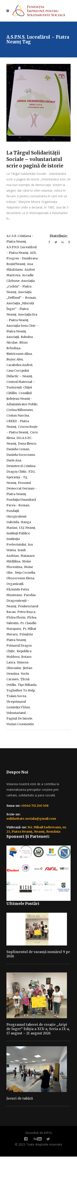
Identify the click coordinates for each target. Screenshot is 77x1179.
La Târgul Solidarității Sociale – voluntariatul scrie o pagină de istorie (34, 159)
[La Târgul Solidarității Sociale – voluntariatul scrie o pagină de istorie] (38, 103)
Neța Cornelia (25, 573)
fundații (12, 511)
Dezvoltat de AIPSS (38, 1133)
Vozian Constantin (20, 724)
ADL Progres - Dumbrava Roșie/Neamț (22, 258)
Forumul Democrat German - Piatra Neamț (21, 488)
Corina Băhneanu (19, 410)
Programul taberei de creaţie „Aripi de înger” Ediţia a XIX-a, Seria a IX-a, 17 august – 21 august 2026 (38, 1029)
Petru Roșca (26, 612)
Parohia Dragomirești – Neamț (21, 600)
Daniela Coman (17, 449)
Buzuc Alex (14, 359)
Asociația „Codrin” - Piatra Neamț (20, 286)
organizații (14, 584)
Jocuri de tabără (19, 1098)
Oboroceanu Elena (20, 578)
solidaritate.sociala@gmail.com (31, 819)
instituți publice (18, 533)
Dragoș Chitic (16, 471)
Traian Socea (16, 696)
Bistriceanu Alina (19, 354)
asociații (12, 337)
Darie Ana (13, 460)
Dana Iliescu (27, 443)
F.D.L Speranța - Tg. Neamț (20, 477)
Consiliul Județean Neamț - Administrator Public (22, 398)
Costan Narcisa (17, 415)
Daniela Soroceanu (20, 455)
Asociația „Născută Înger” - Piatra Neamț (20, 308)
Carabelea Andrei (19, 365)
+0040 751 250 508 (35, 806)
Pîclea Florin (15, 617)
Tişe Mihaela (27, 685)
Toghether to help (20, 690)
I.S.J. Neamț (27, 528)
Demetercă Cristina (20, 466)
